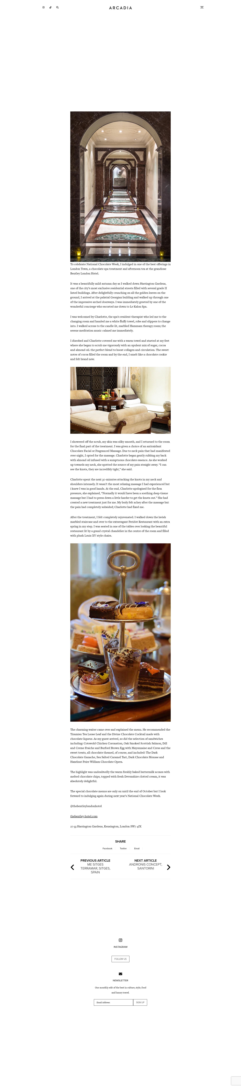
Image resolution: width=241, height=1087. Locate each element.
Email (137, 848)
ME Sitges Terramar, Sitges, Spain (95, 866)
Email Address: (103, 1002)
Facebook (107, 848)
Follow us (120, 959)
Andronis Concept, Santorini (145, 864)
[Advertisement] (120, 84)
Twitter (123, 848)
